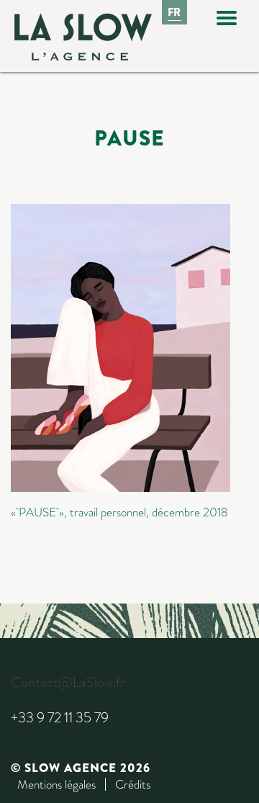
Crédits (132, 784)
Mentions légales (56, 784)
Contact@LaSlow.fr (67, 682)
